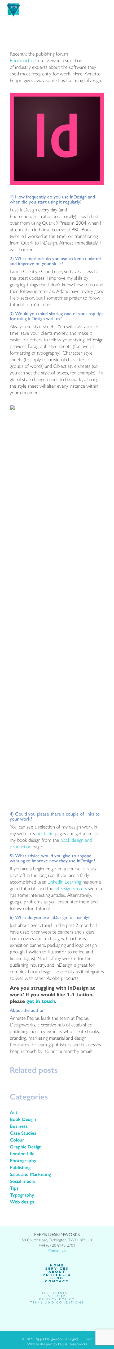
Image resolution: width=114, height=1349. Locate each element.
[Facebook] (48, 1315)
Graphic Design (26, 1146)
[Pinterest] (66, 1315)
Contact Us (57, 1250)
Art (13, 1112)
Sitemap (57, 1296)
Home (57, 1265)
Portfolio (57, 1274)
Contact (57, 1281)
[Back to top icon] (82, 1340)
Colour (17, 1140)
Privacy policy (57, 1299)
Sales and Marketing (30, 1174)
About (57, 1271)
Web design (22, 1201)
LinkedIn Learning (64, 881)
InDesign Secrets (71, 888)
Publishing (20, 1167)
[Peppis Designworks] (13, 9)
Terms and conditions (57, 1302)
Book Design (23, 1119)
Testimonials (57, 1292)
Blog (57, 1277)
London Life (22, 1153)
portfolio (45, 833)
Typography (22, 1195)
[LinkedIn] (60, 1315)
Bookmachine (23, 60)
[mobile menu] (106, 7)
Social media (22, 1181)
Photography (23, 1160)
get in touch (41, 1000)
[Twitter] (54, 1315)
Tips (14, 1188)
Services (57, 1268)
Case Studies (23, 1133)
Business (19, 1126)
